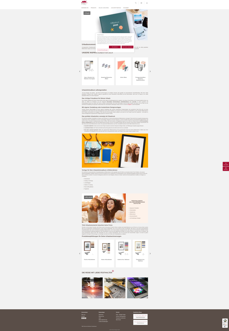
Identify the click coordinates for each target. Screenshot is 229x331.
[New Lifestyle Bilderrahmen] (115, 167)
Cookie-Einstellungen (103, 321)
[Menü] (227, 319)
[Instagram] (82, 318)
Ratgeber (130, 104)
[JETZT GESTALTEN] (89, 74)
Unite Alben (106, 77)
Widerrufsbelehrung (103, 319)
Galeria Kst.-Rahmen (106, 259)
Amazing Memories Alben (89, 78)
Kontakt (83, 316)
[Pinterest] (85, 318)
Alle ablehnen (115, 46)
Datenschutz (101, 316)
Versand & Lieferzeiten (121, 318)
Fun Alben (140, 77)
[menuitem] (85, 7)
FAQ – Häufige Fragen (121, 314)
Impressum (101, 314)
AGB (100, 318)
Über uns (83, 314)
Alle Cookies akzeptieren (127, 46)
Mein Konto (118, 319)
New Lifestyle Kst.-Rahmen (140, 260)
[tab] (84, 313)
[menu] (114, 7)
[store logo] (84, 3)
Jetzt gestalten (89, 65)
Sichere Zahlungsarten (121, 316)
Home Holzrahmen (89, 259)
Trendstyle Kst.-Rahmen (123, 260)
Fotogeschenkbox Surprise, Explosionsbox (123, 79)
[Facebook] (84, 318)
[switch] (225, 326)
